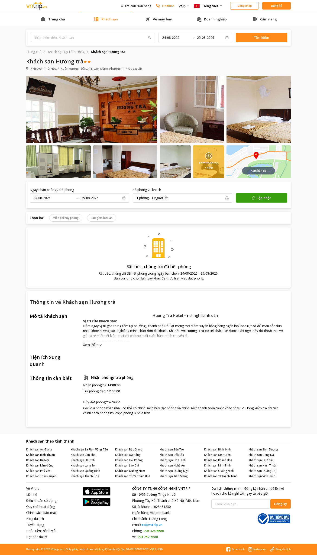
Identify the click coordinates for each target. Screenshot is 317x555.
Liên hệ (31, 494)
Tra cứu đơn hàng (137, 6)
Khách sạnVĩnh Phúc (262, 476)
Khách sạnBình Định (217, 449)
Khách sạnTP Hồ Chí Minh (220, 476)
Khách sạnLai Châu (261, 460)
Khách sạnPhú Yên (38, 471)
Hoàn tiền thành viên (41, 531)
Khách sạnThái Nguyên (41, 476)
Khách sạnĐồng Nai (262, 455)
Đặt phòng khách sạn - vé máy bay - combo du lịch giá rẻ (36, 5)
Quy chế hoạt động (40, 506)
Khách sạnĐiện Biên (217, 455)
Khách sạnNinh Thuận (263, 465)
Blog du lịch (35, 518)
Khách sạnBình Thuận (40, 455)
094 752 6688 (147, 537)
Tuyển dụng (35, 524)
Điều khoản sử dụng (41, 500)
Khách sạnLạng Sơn (83, 465)
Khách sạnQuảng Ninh (219, 471)
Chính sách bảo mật (41, 512)
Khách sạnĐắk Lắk (172, 455)
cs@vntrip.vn (152, 524)
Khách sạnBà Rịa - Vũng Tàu (89, 449)
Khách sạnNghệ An (172, 465)
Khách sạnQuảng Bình (85, 471)
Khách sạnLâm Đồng (40, 465)
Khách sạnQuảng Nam (130, 471)
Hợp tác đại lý (36, 537)
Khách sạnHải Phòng (128, 460)
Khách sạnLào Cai (127, 465)
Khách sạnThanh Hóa (85, 476)
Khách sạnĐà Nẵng (127, 455)
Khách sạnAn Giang (39, 449)
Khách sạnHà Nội (37, 460)
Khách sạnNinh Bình (217, 465)
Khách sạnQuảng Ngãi (174, 471)
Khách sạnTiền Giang (174, 476)
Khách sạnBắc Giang (128, 449)
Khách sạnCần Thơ (83, 455)
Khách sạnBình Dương (263, 449)
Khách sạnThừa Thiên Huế (132, 476)
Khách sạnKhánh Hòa (218, 460)
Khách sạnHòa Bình (173, 460)
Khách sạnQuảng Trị (262, 471)
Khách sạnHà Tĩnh (83, 460)
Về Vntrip (32, 488)
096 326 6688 (153, 531)
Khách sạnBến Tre (172, 449)
